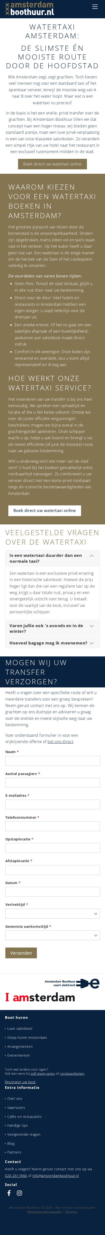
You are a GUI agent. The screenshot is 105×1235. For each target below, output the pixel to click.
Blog (10, 1143)
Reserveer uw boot (20, 1082)
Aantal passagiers (22, 773)
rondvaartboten (72, 1073)
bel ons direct (60, 741)
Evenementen (18, 1055)
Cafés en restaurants (24, 1116)
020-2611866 (16, 1175)
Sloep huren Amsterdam (27, 1037)
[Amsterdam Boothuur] (29, 13)
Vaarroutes (16, 1107)
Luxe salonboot (19, 1028)
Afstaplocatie (18, 860)
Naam (12, 751)
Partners (14, 1152)
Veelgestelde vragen (24, 1134)
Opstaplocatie (19, 839)
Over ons (14, 1098)
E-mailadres (17, 795)
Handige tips (17, 1125)
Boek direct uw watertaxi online (52, 164)
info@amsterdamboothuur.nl (55, 1175)
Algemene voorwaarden (44, 1211)
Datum (13, 882)
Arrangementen (20, 1046)
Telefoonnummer (22, 817)
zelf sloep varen (43, 1073)
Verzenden (21, 953)
